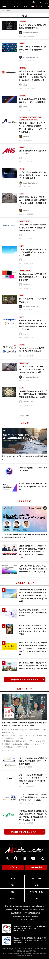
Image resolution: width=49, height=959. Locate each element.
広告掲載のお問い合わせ (29, 909)
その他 (12, 898)
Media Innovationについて (21, 906)
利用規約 (41, 909)
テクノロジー (29, 6)
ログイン (13, 867)
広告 (40, 6)
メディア (15, 6)
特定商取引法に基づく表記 (21, 916)
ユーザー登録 (36, 867)
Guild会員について (38, 906)
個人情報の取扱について (19, 913)
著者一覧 (8, 906)
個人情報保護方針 (34, 913)
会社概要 (35, 916)
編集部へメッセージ (12, 909)
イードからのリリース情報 (25, 920)
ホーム (4, 6)
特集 (12, 892)
